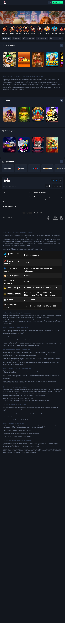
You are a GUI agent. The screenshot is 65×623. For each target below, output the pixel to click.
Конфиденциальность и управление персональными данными (45, 198)
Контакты (6, 196)
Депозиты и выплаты (9, 206)
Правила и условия (40, 192)
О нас (4, 192)
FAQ (4, 201)
